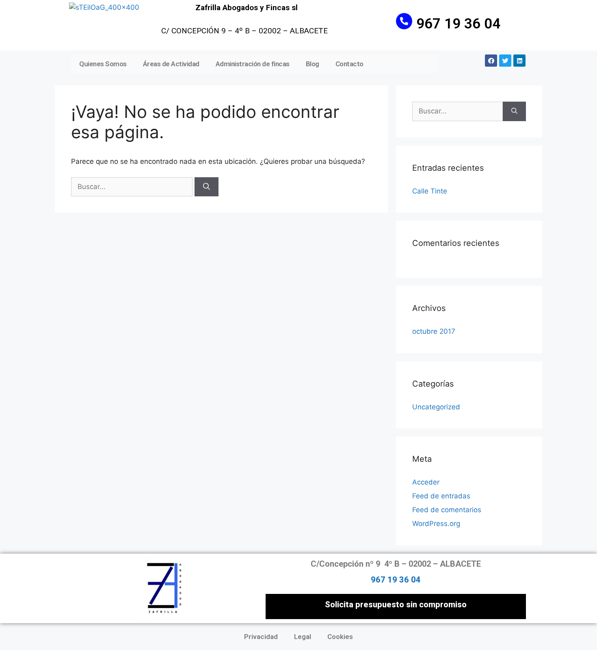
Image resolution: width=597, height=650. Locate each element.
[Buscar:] (133, 187)
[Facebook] (491, 60)
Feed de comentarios (446, 510)
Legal (302, 637)
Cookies (340, 637)
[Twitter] (505, 60)
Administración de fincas (253, 64)
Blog (312, 64)
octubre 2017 (433, 331)
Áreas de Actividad (171, 64)
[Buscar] (206, 187)
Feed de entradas (441, 496)
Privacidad (261, 637)
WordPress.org (436, 524)
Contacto (349, 64)
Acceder (425, 482)
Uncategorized (436, 407)
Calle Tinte (429, 191)
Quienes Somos (103, 64)
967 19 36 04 (458, 23)
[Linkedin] (519, 60)
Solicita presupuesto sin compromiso (396, 604)
